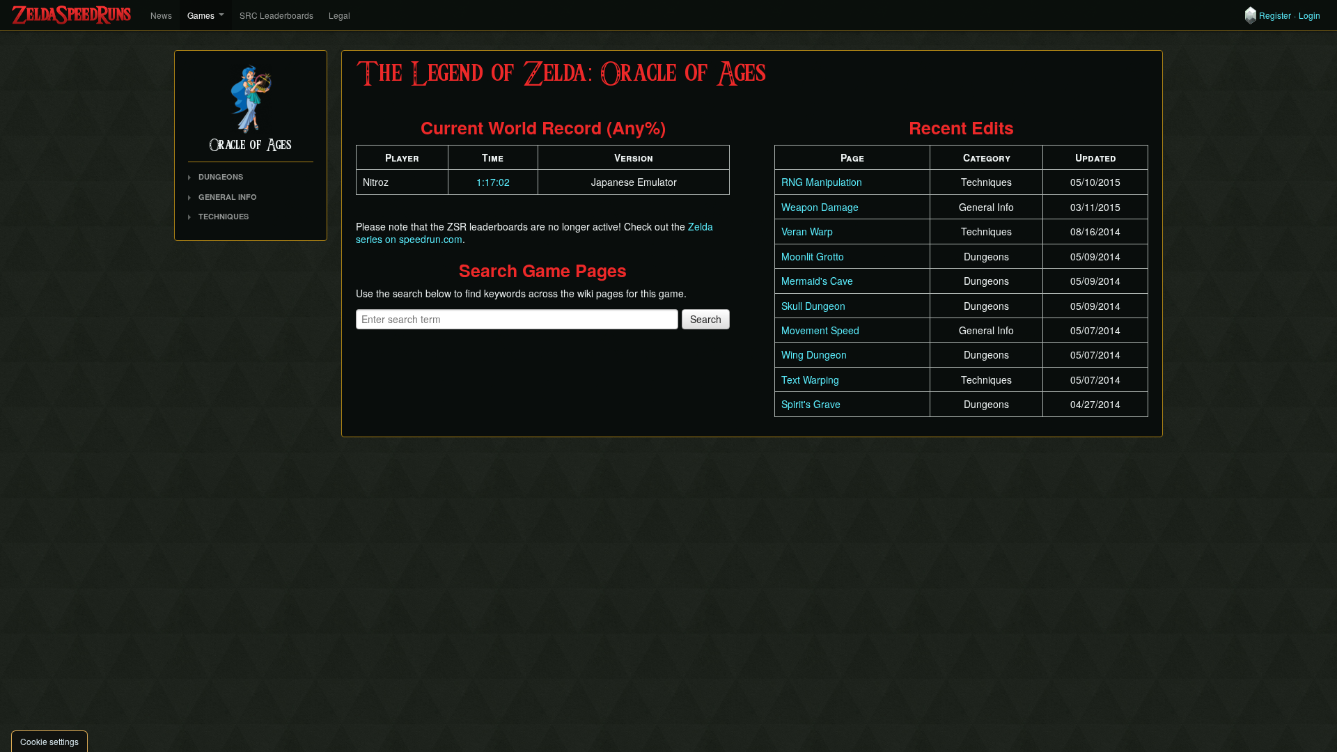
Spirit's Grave (810, 404)
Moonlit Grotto (812, 256)
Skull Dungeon (813, 306)
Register (1275, 15)
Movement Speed (820, 330)
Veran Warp (807, 231)
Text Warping (810, 379)
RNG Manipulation (821, 182)
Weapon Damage (820, 207)
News (161, 15)
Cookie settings (49, 741)
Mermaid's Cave (817, 281)
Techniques (223, 216)
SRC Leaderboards (276, 15)
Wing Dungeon (814, 354)
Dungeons (220, 176)
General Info (227, 196)
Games (200, 15)
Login (1309, 15)
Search (705, 319)
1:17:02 (493, 182)
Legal (339, 15)
